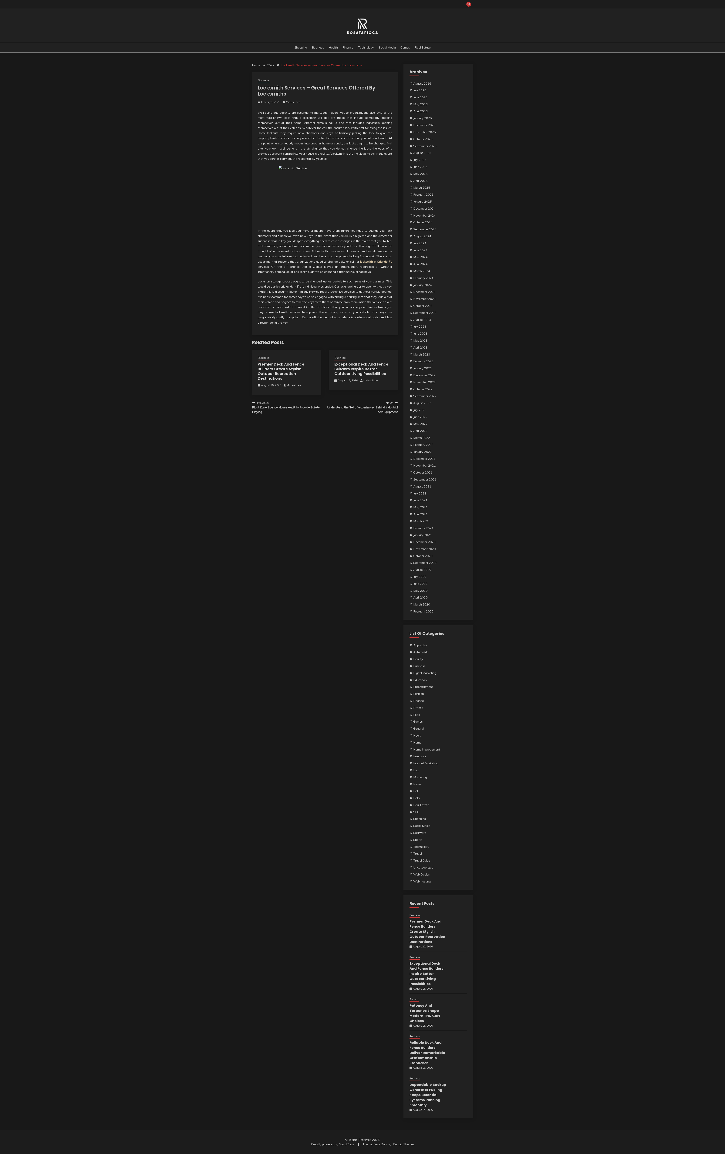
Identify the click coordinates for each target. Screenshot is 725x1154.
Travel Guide (421, 860)
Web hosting (422, 881)
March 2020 (421, 604)
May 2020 (420, 590)
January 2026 (422, 118)
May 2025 (420, 174)
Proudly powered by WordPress (333, 1144)
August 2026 (422, 83)
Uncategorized (423, 867)
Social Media (387, 47)
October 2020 (423, 556)
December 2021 (424, 459)
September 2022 (425, 396)
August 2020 (422, 570)
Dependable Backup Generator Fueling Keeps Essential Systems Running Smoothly (428, 1094)
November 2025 (424, 132)
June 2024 (420, 250)
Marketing (420, 777)
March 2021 (421, 521)
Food (416, 715)
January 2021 (422, 535)
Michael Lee (293, 102)
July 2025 (419, 160)
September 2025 (425, 146)
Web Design (421, 874)
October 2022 (423, 389)
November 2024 (424, 215)
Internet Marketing (425, 763)
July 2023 (419, 326)
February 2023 (423, 361)
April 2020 (420, 597)
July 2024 (419, 243)
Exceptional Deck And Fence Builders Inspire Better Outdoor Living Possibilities (361, 369)
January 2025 (422, 201)
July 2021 (419, 493)
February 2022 (423, 445)
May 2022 (420, 424)
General (418, 728)
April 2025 (420, 181)
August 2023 (422, 320)
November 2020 (424, 549)
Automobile (421, 652)
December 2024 (424, 208)
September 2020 (425, 563)
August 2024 (422, 236)
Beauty (418, 659)
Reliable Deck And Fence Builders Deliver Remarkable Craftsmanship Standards (427, 1052)
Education (420, 680)
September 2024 (425, 229)
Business (318, 47)
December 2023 (424, 292)
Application (420, 645)
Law (416, 770)
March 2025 (421, 187)
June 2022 (420, 417)
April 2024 (420, 264)
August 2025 (422, 153)
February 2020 (423, 611)
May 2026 (420, 104)
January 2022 (422, 452)
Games (405, 47)
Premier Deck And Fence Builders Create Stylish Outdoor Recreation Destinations (281, 371)
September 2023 (425, 313)
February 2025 (423, 194)
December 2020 (424, 542)
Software (419, 833)
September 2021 (425, 479)
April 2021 (420, 514)
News (417, 784)
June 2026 (420, 97)
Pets (416, 798)
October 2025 (423, 139)
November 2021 (424, 465)
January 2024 (422, 285)
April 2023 (420, 347)
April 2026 (420, 111)
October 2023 (423, 306)
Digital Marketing (424, 673)
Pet (415, 791)
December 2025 (424, 125)
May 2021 (420, 507)
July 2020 (419, 577)
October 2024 (423, 222)
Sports (417, 840)
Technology (366, 47)
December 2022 (424, 375)
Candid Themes (403, 1144)
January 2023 (422, 368)
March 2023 (421, 354)
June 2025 (420, 167)
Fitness (418, 708)
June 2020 (420, 583)
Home (417, 742)
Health (333, 47)
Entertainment (423, 687)
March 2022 (421, 438)
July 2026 (419, 90)
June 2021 (420, 500)
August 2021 (422, 486)
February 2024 (423, 278)
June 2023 (420, 333)
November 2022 (424, 382)
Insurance (419, 756)
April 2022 (420, 431)
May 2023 (420, 340)
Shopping (300, 47)
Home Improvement (426, 749)
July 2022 (419, 410)
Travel (417, 853)
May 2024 (420, 257)
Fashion (418, 694)
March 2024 (421, 271)
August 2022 (422, 403)
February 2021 (423, 528)
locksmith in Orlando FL (376, 261)
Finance (348, 47)
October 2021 (423, 472)
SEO (416, 812)
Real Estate (423, 47)
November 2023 (424, 299)
